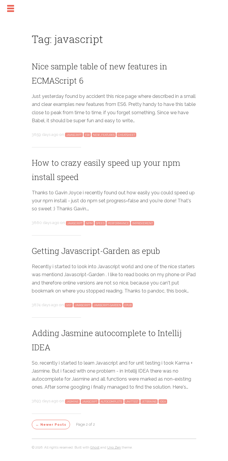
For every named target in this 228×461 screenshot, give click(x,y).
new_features (104, 134)
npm (89, 223)
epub (128, 305)
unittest (132, 401)
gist (69, 305)
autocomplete (111, 401)
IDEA (163, 401)
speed (100, 223)
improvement (142, 223)
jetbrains (149, 401)
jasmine (72, 401)
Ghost (94, 447)
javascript (74, 134)
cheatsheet (126, 134)
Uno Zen (114, 447)
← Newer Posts (51, 424)
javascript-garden (107, 305)
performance (118, 223)
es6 (87, 134)
